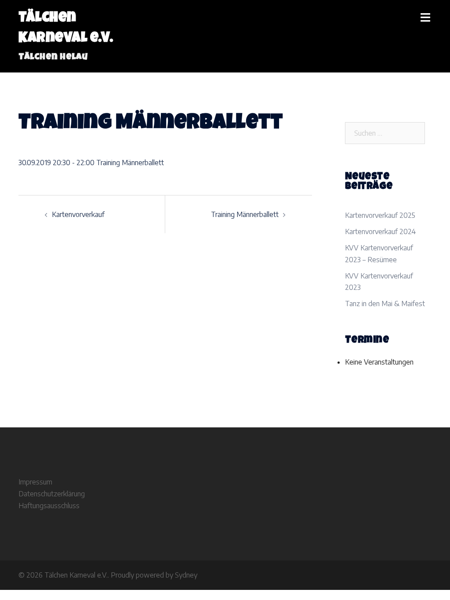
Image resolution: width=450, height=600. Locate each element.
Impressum (35, 481)
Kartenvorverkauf (78, 214)
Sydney (186, 575)
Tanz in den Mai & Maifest (385, 303)
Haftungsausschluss (49, 505)
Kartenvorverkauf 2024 (380, 231)
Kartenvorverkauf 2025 (380, 215)
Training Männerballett (245, 214)
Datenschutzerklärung (51, 493)
